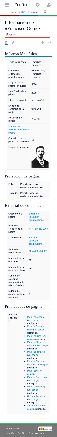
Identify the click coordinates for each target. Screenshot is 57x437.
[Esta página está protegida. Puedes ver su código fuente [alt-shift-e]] (36, 42)
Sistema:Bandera (36, 396)
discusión (34, 216)
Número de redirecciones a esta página (18, 129)
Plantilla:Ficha (34, 335)
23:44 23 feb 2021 (38, 250)
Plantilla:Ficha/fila (36, 351)
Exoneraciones (36, 433)
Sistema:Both (34, 405)
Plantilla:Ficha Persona (34, 343)
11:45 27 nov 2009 (38, 228)
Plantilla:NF (33, 370)
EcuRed (21, 4)
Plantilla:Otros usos (37, 377)
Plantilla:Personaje (36, 386)
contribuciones (36, 219)
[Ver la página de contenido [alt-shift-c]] (6, 42)
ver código (33, 320)
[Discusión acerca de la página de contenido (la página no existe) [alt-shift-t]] (13, 42)
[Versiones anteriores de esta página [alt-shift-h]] (42, 42)
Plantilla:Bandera (35, 316)
